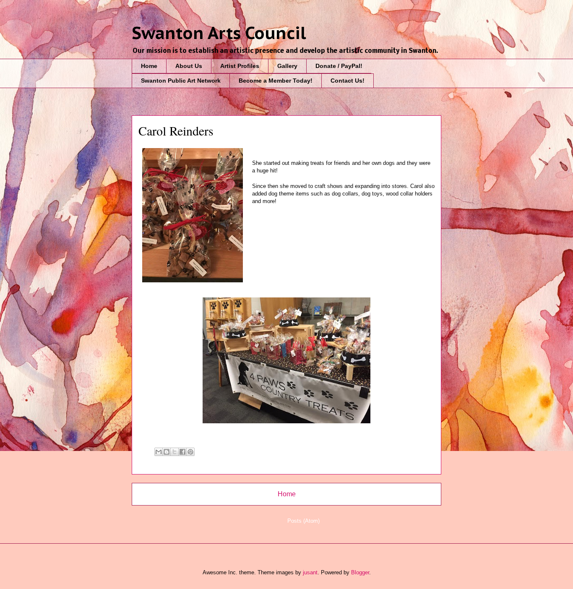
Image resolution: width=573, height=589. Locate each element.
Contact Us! (348, 80)
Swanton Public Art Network (181, 80)
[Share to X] (174, 452)
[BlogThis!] (166, 452)
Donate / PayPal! (338, 66)
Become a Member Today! (276, 80)
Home (149, 66)
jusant (310, 572)
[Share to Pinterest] (190, 452)
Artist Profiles (239, 66)
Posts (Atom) (303, 521)
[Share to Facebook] (182, 452)
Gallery (287, 66)
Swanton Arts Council (219, 33)
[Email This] (158, 452)
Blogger (360, 572)
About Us (188, 66)
